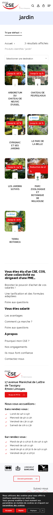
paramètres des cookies (14, 505)
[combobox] (13, 32)
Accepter (8, 510)
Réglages (33, 510)
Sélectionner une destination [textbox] (19, 59)
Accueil (9, 43)
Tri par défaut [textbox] (12, 33)
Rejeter (21, 510)
